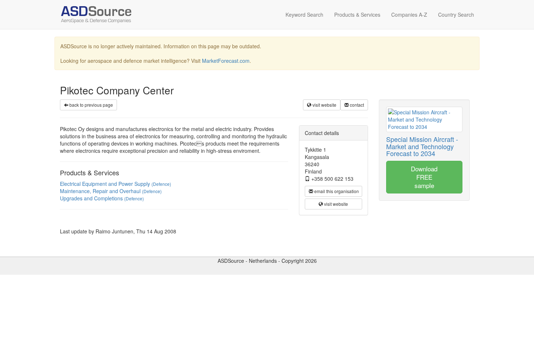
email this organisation (336, 191)
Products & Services (357, 14)
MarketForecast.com (226, 60)
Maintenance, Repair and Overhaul (111, 191)
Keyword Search (304, 14)
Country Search (456, 14)
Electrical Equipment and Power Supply (115, 183)
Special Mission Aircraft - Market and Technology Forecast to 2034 (422, 146)
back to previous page (90, 105)
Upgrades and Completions (102, 198)
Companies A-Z (409, 14)
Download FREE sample (424, 176)
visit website (323, 105)
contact (356, 105)
